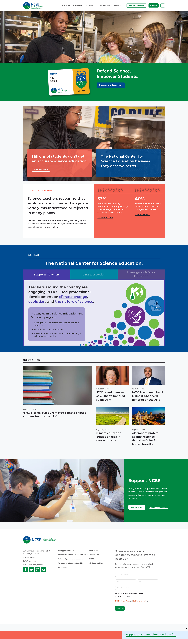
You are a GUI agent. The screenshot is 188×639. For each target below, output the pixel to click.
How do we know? (41, 169)
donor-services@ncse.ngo (34, 565)
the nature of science (74, 301)
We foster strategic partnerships (71, 563)
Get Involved (105, 5)
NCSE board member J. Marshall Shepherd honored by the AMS (147, 396)
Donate (153, 5)
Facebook (25, 569)
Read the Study (104, 217)
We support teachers (66, 551)
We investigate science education (71, 559)
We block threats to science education (73, 555)
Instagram (37, 569)
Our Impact (78, 5)
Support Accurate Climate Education (151, 634)
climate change (73, 297)
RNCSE (91, 559)
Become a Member (136, 5)
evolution (36, 301)
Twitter (31, 569)
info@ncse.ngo (29, 561)
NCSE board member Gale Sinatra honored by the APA (110, 396)
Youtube (43, 569)
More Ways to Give (158, 508)
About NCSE (91, 5)
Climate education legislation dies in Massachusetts (108, 436)
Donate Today (137, 507)
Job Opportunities (96, 563)
